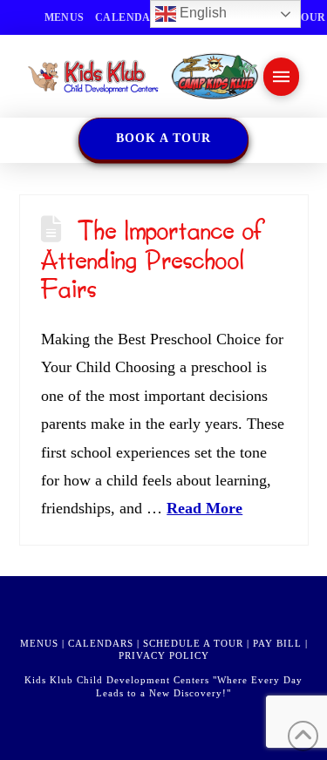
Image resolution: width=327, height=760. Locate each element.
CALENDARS (100, 643)
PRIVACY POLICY (164, 655)
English (201, 12)
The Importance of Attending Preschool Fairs (153, 258)
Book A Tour (163, 138)
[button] (281, 77)
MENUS (39, 643)
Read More (204, 508)
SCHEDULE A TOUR (193, 643)
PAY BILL (277, 643)
